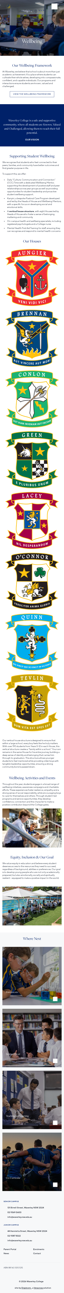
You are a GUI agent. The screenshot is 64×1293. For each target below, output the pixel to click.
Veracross (38, 1288)
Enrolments (38, 1249)
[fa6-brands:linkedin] (40, 1274)
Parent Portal (10, 1249)
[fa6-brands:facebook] (33, 1274)
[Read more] (25, 1274)
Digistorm (26, 1288)
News (6, 1253)
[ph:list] (54, 6)
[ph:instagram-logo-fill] (25, 1274)
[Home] (9, 7)
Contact (37, 1253)
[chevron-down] (55, 999)
